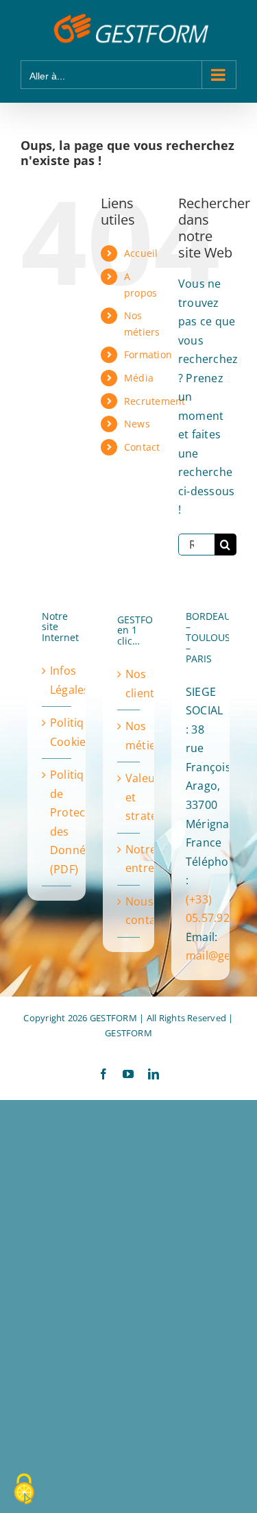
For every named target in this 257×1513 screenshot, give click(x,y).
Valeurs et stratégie (129, 797)
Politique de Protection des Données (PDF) (57, 822)
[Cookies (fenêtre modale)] (24, 1489)
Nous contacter (129, 911)
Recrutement (155, 401)
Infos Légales (57, 680)
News (137, 423)
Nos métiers (129, 735)
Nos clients (129, 683)
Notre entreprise (129, 859)
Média (139, 377)
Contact (142, 446)
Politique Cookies (57, 732)
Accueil (141, 253)
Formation (148, 354)
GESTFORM (128, 1033)
